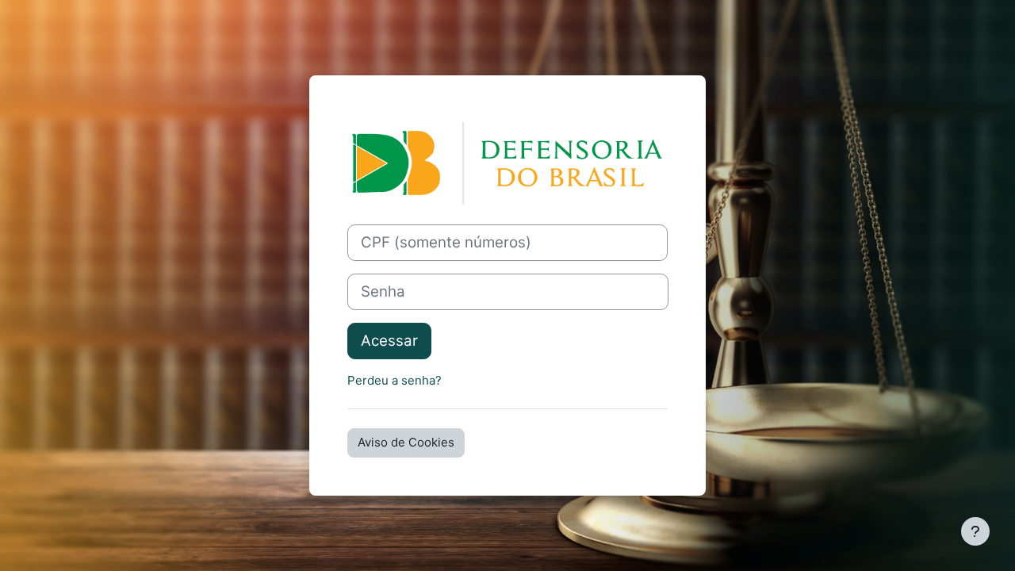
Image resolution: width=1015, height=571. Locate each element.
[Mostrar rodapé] (975, 531)
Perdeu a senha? (394, 380)
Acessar (389, 340)
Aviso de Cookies (406, 442)
